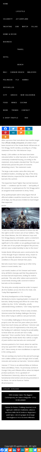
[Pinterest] (5, 133)
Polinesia (8, 80)
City (5, 95)
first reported (12, 292)
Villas (34, 27)
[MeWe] (13, 133)
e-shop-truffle (10, 118)
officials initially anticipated (14, 143)
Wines (14, 103)
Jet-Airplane (22, 19)
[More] (5, 137)
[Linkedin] (28, 128)
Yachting (7, 27)
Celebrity (8, 19)
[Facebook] (5, 128)
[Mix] (21, 133)
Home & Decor (10, 34)
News (5, 110)
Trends (15, 110)
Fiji (17, 80)
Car (17, 27)
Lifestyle (20, 11)
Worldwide (15, 389)
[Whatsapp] (28, 133)
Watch (25, 27)
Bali (5, 72)
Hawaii (25, 80)
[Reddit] (21, 128)
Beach (21, 65)
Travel (20, 49)
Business (7, 42)
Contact (26, 110)
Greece (14, 95)
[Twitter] (13, 128)
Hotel (6, 57)
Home (5, 4)
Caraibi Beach (17, 72)
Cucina (23, 103)
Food (5, 103)
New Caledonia (28, 95)
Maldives (32, 72)
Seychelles (8, 87)
